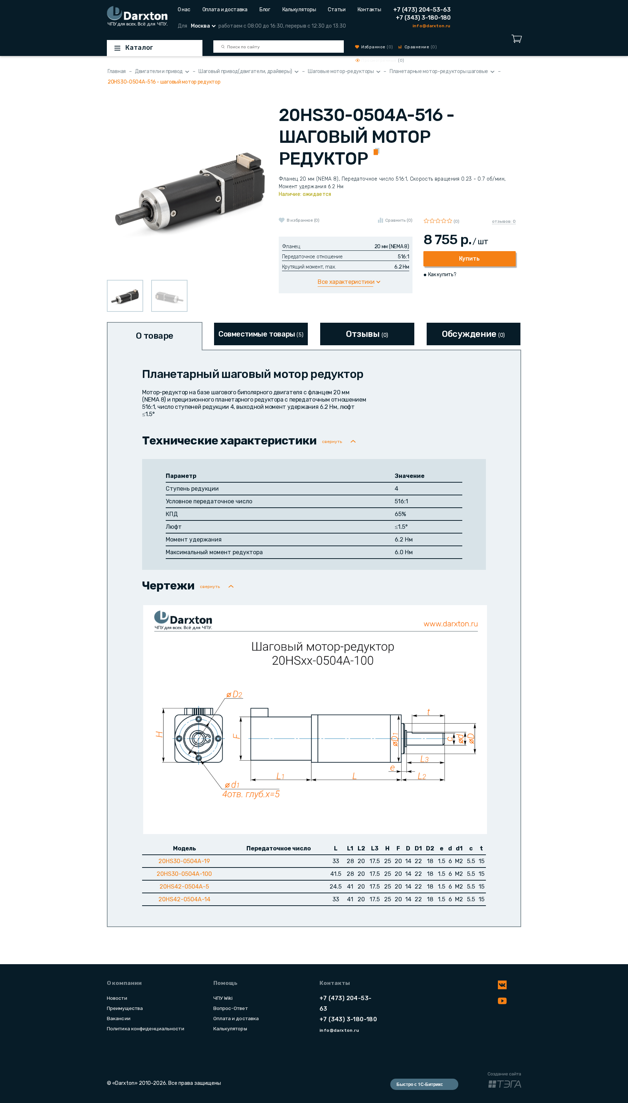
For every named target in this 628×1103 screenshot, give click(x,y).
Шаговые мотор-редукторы (341, 71)
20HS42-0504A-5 (184, 886)
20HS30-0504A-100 (184, 873)
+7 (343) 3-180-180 (423, 17)
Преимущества (125, 1008)
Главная (117, 71)
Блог (264, 10)
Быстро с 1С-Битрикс (419, 1084)
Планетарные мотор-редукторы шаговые (439, 71)
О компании (124, 983)
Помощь (225, 983)
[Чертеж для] (315, 719)
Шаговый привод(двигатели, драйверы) (245, 71)
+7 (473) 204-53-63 (422, 9)
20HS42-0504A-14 (184, 899)
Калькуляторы (299, 10)
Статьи (336, 10)
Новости (117, 998)
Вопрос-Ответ (230, 1008)
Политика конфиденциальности (145, 1028)
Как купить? (442, 274)
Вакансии (118, 1018)
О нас (184, 10)
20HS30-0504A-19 (184, 861)
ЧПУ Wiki (223, 998)
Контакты (369, 10)
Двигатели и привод (159, 71)
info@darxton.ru (431, 25)
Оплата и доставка (224, 10)
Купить (469, 258)
